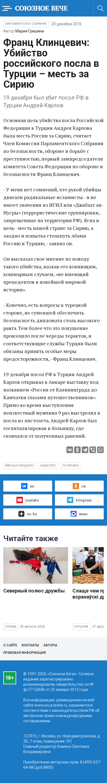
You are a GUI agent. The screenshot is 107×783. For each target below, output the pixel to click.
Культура (81, 626)
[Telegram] (85, 449)
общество (48, 465)
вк (32, 486)
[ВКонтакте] (69, 449)
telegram (84, 500)
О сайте (10, 645)
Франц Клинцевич (19, 465)
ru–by (32, 513)
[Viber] (92, 449)
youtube (32, 500)
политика (70, 465)
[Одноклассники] (77, 449)
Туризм (10, 626)
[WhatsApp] (100, 449)
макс (83, 513)
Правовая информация (24, 653)
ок (83, 486)
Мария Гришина (29, 31)
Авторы (50, 645)
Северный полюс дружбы (34, 591)
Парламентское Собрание (26, 23)
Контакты (30, 645)
